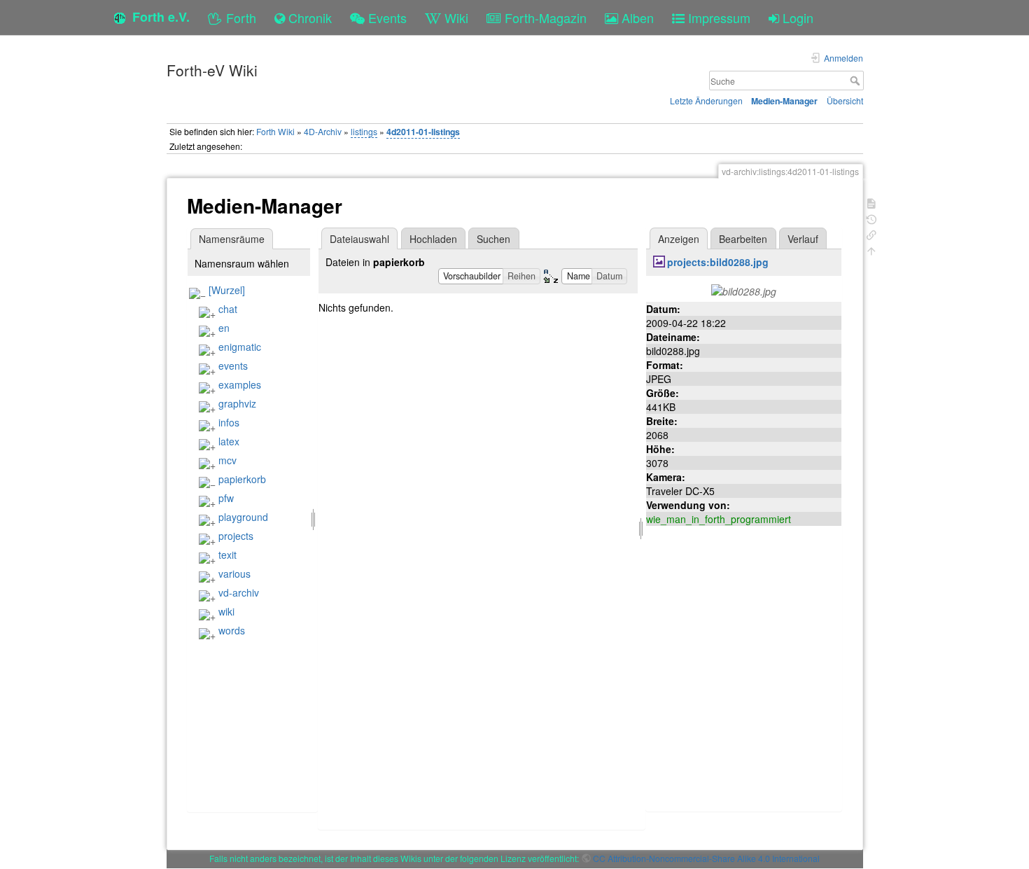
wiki (226, 611)
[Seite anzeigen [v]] (871, 202)
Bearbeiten (743, 239)
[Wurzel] (227, 290)
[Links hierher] (871, 233)
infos (228, 422)
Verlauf (803, 239)
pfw (226, 498)
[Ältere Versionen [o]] (871, 218)
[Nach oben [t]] (871, 250)
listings (364, 131)
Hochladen (433, 239)
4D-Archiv (323, 131)
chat (227, 309)
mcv (227, 460)
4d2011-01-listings (423, 131)
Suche (856, 80)
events (233, 366)
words (231, 630)
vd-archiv (238, 592)
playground (243, 517)
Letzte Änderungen (706, 100)
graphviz (237, 403)
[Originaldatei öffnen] (743, 290)
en (224, 328)
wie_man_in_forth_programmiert (718, 519)
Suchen (493, 239)
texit (227, 555)
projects (235, 536)
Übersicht (845, 100)
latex (228, 441)
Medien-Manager (784, 101)
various (234, 573)
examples (239, 384)
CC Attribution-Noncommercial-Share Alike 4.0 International (706, 858)
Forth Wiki (275, 131)
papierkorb (242, 479)
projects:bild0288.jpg (718, 262)
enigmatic (239, 347)
